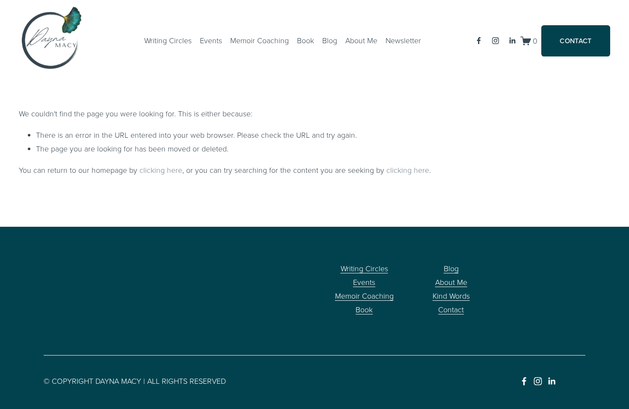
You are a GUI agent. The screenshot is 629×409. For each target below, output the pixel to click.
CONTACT (575, 40)
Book (305, 40)
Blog (329, 40)
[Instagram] (495, 40)
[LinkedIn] (512, 40)
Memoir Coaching (259, 40)
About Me (451, 282)
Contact (451, 309)
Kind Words (451, 295)
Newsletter (403, 40)
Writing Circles (168, 40)
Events (211, 40)
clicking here (160, 170)
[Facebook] (479, 40)
